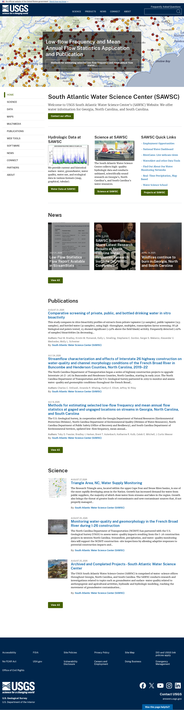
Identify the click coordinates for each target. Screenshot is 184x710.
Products (90, 11)
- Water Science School (154, 184)
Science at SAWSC (107, 191)
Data (10, 109)
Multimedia (14, 124)
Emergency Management (163, 663)
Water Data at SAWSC (63, 189)
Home (10, 94)
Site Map (130, 652)
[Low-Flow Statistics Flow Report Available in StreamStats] (69, 246)
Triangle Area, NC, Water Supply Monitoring (106, 483)
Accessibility (9, 652)
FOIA (35, 652)
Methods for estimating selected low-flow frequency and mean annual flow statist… (92, 64)
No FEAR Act (9, 661)
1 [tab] (83, 81)
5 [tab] (100, 81)
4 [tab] (96, 81)
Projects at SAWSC (154, 192)
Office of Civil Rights (13, 670)
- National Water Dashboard (157, 149)
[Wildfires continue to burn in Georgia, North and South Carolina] (161, 246)
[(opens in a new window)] (143, 685)
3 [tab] (92, 81)
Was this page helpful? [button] (157, 707)
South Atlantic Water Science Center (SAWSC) (77, 345)
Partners (13, 167)
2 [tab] (87, 81)
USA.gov (37, 661)
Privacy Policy (101, 652)
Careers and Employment (101, 663)
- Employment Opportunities (157, 143)
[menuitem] (76, 10)
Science (76, 11)
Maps (10, 116)
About (127, 11)
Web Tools (13, 138)
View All (55, 280)
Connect (115, 11)
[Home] (15, 14)
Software (13, 145)
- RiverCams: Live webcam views (159, 155)
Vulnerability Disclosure (70, 663)
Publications (15, 131)
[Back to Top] (173, 699)
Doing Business (133, 661)
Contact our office (61, 116)
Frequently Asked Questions (166, 6)
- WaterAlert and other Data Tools (160, 160)
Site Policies (70, 652)
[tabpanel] (92, 51)
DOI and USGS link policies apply (166, 654)
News (103, 11)
